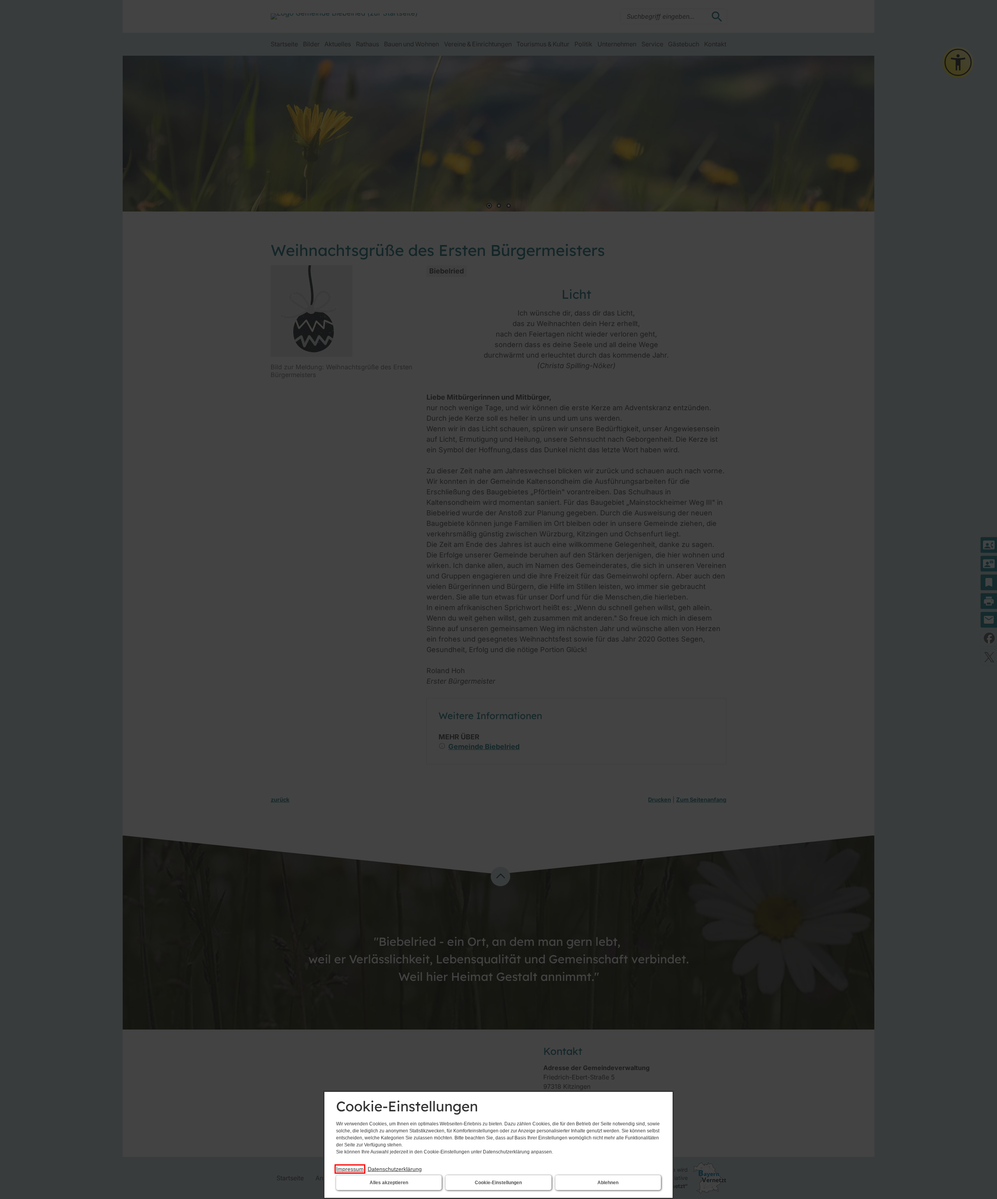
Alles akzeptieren (389, 1182)
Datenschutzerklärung (395, 1169)
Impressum (350, 1169)
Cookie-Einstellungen (498, 1182)
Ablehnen (607, 1182)
